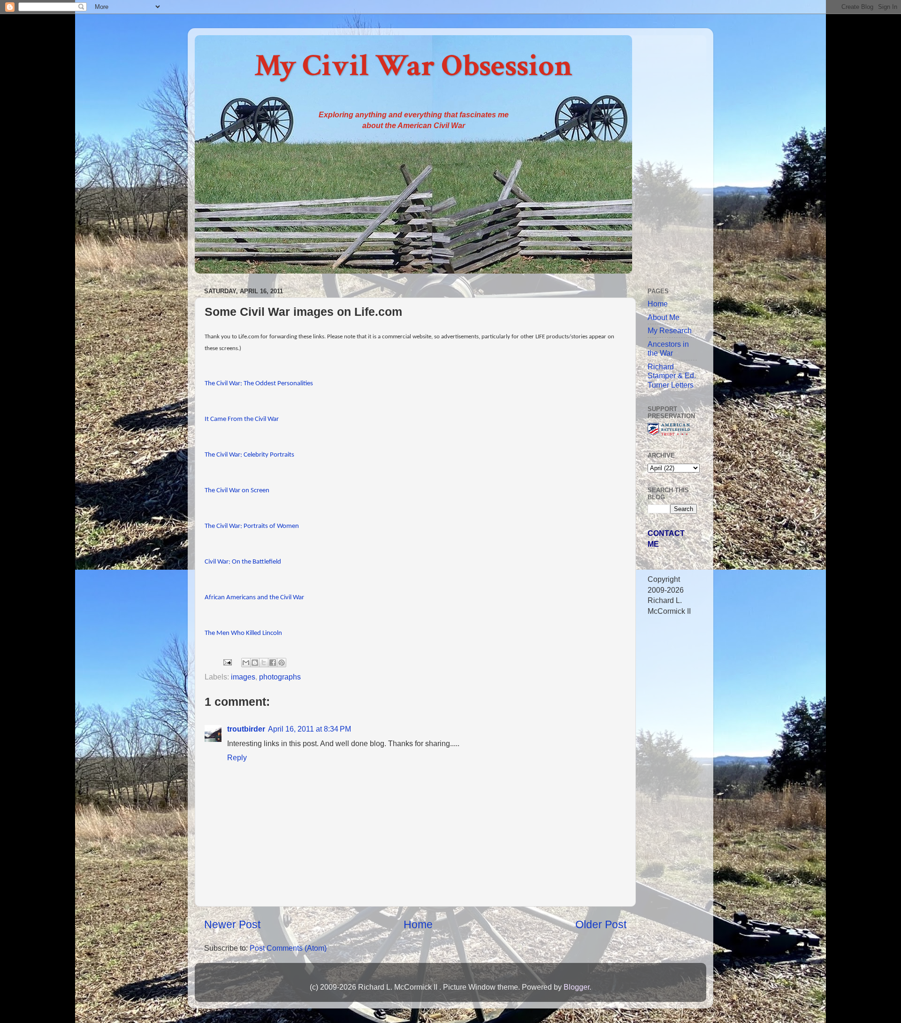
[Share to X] (263, 662)
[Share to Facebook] (272, 662)
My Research (670, 330)
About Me (664, 317)
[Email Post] (227, 661)
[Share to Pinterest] (281, 662)
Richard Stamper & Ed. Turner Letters (672, 375)
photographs (280, 676)
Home (418, 924)
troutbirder (246, 729)
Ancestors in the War (668, 348)
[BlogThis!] (255, 662)
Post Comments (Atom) (288, 948)
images (243, 676)
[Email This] (246, 662)
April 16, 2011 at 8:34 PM (309, 729)
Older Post (600, 924)
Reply (237, 757)
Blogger (576, 987)
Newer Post (232, 924)
